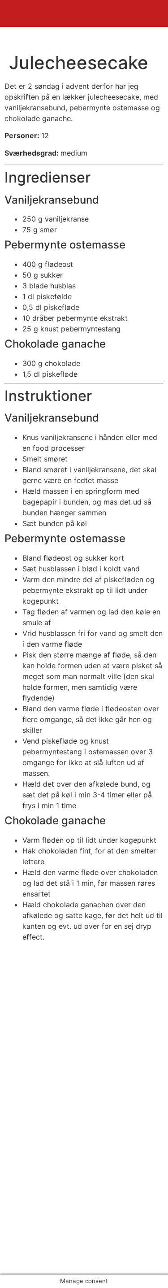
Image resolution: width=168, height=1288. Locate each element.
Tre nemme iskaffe (49, 1184)
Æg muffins (37, 1141)
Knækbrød (35, 1163)
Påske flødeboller (47, 1152)
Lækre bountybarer (50, 1174)
